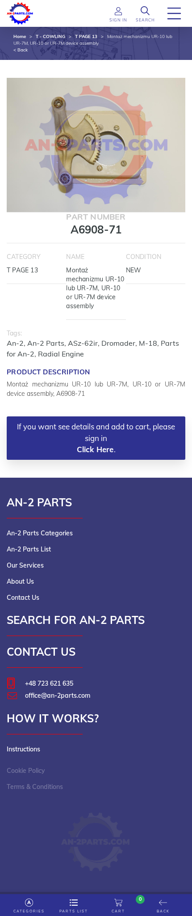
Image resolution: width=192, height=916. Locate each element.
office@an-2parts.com (57, 695)
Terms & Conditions (35, 787)
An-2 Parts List (29, 549)
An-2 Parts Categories (40, 533)
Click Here (95, 449)
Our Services (25, 565)
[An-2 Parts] (96, 837)
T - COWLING (50, 36)
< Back (20, 50)
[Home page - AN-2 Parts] (20, 12)
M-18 (148, 343)
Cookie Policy (26, 771)
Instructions (23, 749)
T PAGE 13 (86, 36)
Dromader (118, 343)
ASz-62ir (83, 343)
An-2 (15, 343)
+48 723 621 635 (49, 683)
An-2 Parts (45, 343)
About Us (20, 581)
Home (19, 36)
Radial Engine (61, 353)
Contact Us (23, 598)
